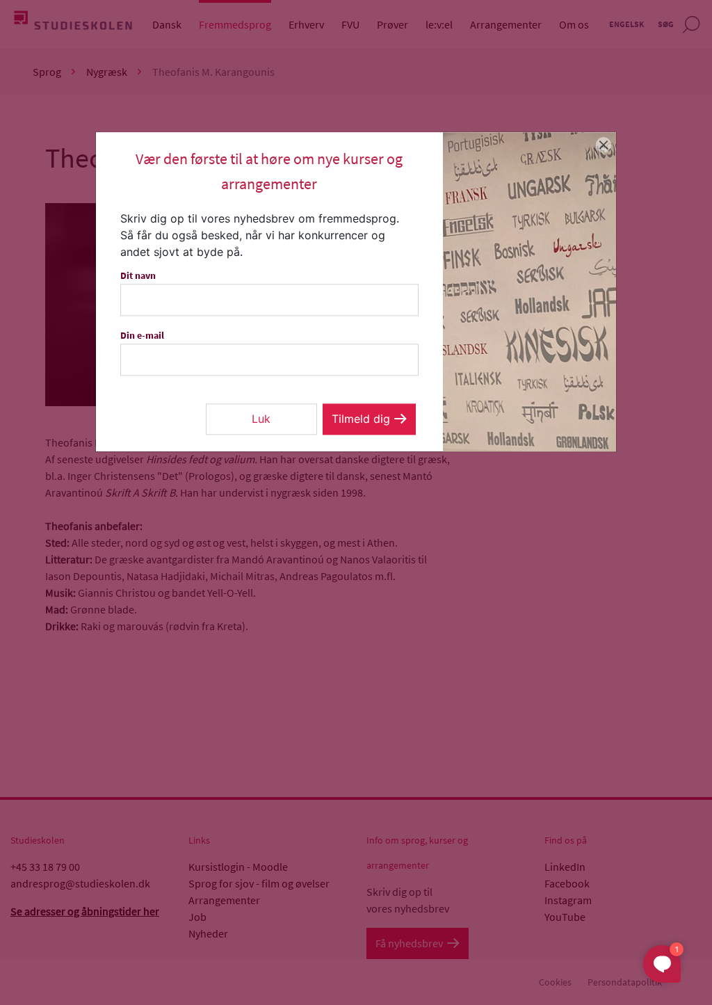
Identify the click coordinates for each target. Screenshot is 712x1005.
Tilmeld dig (361, 419)
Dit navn (138, 275)
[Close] (604, 144)
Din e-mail (142, 335)
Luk (261, 419)
